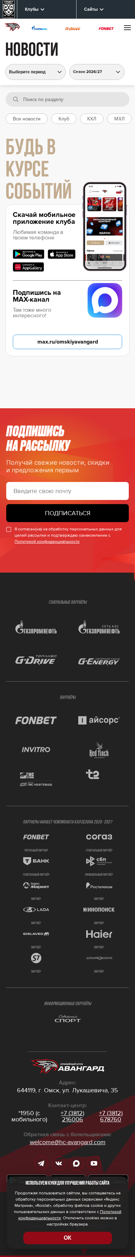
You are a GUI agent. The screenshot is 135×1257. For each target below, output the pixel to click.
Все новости (26, 118)
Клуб (63, 118)
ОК (67, 1238)
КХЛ (91, 118)
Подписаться (67, 513)
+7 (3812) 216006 (72, 1116)
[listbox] (97, 72)
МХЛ (119, 118)
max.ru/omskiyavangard (67, 341)
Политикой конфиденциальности (47, 541)
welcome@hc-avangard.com (68, 1142)
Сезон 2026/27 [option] (87, 72)
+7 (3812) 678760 (111, 1116)
